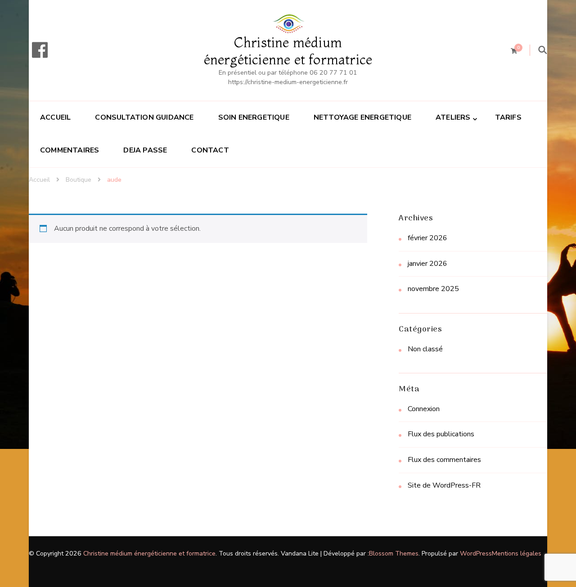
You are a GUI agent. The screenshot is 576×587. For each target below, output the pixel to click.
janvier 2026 (427, 264)
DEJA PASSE (145, 150)
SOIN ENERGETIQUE (253, 117)
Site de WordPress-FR (444, 485)
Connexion (424, 409)
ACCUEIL (55, 117)
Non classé (425, 349)
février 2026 (427, 238)
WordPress (476, 553)
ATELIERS (453, 117)
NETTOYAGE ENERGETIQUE (362, 117)
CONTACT (210, 150)
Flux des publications (441, 434)
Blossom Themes (393, 553)
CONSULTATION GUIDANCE (144, 117)
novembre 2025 (433, 289)
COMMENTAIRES (69, 150)
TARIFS (508, 117)
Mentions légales (516, 553)
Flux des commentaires (444, 460)
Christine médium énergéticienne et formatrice (288, 51)
